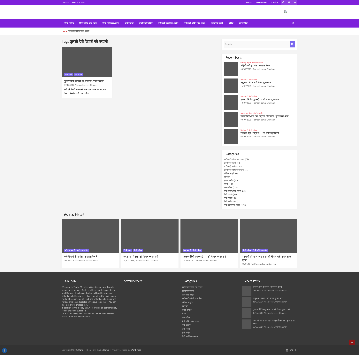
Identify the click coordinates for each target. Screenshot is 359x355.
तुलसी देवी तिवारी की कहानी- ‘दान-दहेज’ (84, 81)
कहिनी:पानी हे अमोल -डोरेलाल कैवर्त (255, 65)
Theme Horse (102, 350)
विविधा (231, 23)
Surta (80, 350)
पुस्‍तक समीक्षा (228, 180)
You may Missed (74, 214)
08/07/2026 (246, 120)
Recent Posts (234, 57)
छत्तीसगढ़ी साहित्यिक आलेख (168, 23)
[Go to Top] (352, 342)
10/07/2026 (246, 103)
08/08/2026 (246, 69)
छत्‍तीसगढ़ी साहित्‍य (145, 23)
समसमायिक (243, 23)
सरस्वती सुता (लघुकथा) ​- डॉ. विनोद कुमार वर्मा (260, 133)
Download (275, 2)
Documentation (261, 2)
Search (292, 44)
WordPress (136, 350)
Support (248, 2)
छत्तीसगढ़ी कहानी (217, 23)
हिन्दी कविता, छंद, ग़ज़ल (88, 23)
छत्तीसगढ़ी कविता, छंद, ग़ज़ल (194, 23)
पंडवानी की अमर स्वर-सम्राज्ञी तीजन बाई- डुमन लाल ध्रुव (264, 116)
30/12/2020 (69, 85)
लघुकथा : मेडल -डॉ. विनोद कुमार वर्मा (256, 82)
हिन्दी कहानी (68, 74)
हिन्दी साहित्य (69, 23)
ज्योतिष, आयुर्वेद (229, 173)
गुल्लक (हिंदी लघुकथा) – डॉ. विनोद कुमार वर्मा (260, 99)
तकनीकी (227, 177)
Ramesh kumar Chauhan (87, 85)
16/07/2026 (246, 86)
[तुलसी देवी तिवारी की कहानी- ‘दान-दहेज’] (87, 62)
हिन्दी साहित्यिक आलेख (111, 23)
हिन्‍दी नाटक (129, 23)
